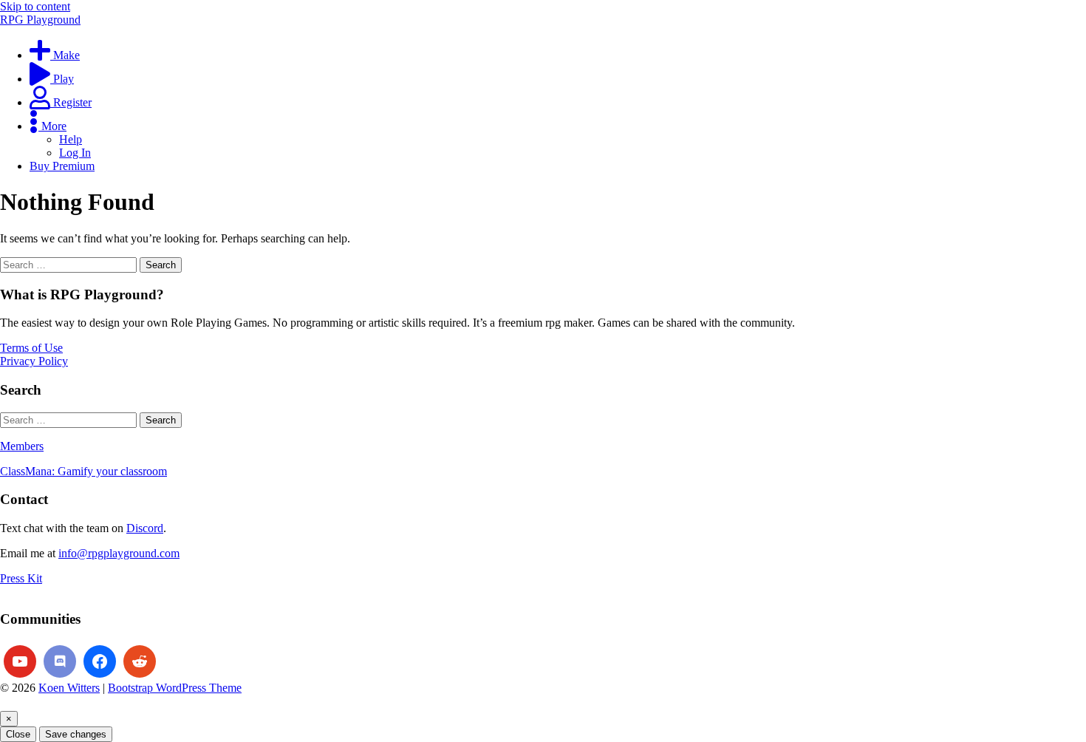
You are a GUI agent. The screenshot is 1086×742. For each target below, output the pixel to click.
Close (18, 734)
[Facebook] (100, 661)
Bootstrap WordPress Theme (175, 687)
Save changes (75, 734)
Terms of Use (31, 347)
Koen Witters (69, 687)
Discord (144, 528)
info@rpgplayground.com (119, 553)
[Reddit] (140, 661)
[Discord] (60, 661)
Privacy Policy (34, 361)
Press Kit (21, 578)
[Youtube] (20, 661)
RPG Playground (40, 19)
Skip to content (35, 6)
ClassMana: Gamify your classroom (83, 471)
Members (22, 446)
